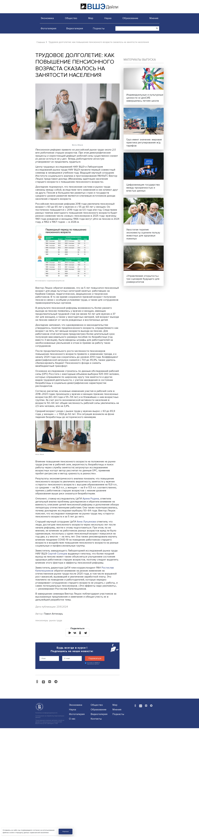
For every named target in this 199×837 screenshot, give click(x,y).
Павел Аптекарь (53, 613)
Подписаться (94, 658)
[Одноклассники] (80, 632)
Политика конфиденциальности (46, 713)
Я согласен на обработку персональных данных (93, 663)
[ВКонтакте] (74, 632)
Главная (41, 42)
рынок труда (55, 620)
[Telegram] (85, 632)
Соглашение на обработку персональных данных (49, 716)
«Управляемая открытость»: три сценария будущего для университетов (142, 278)
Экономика (47, 18)
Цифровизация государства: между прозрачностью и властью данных (143, 187)
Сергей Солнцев (57, 553)
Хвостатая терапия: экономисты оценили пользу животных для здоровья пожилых (143, 234)
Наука (107, 18)
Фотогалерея (48, 28)
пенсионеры (41, 620)
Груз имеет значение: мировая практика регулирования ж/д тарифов (144, 142)
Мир (90, 18)
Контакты (96, 718)
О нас (72, 718)
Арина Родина (91, 498)
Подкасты (99, 28)
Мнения (153, 18)
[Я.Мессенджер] (69, 632)
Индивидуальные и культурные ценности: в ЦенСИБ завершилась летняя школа (144, 97)
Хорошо (65, 831)
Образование (130, 18)
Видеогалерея (74, 28)
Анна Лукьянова (87, 521)
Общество (71, 18)
